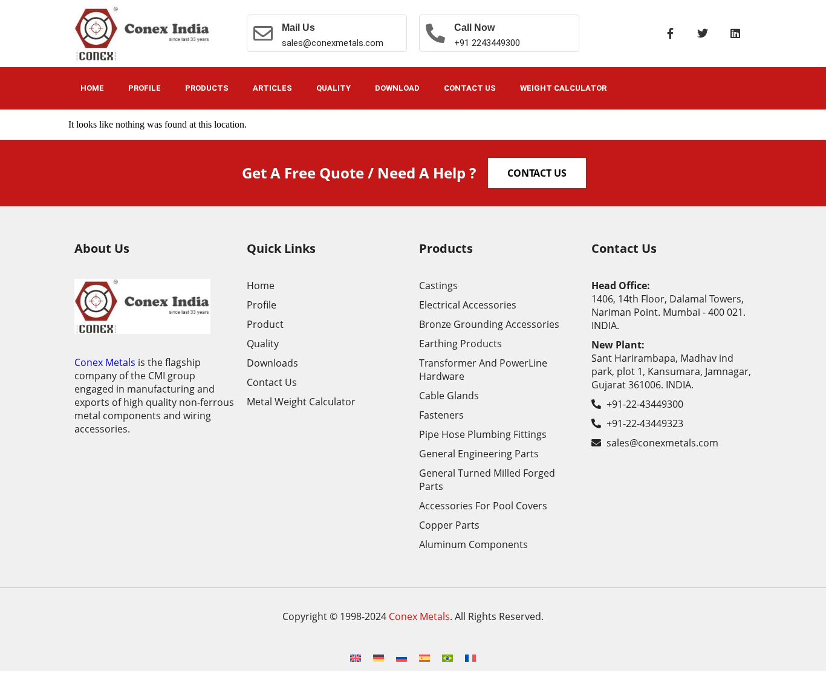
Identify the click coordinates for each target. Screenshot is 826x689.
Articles (272, 88)
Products (207, 88)
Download (397, 88)
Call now (474, 27)
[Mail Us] (263, 33)
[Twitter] (702, 33)
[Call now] (435, 33)
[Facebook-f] (670, 33)
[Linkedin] (735, 33)
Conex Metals (104, 362)
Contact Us (470, 88)
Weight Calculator (563, 88)
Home (92, 88)
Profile (144, 88)
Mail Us (298, 27)
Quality (333, 88)
